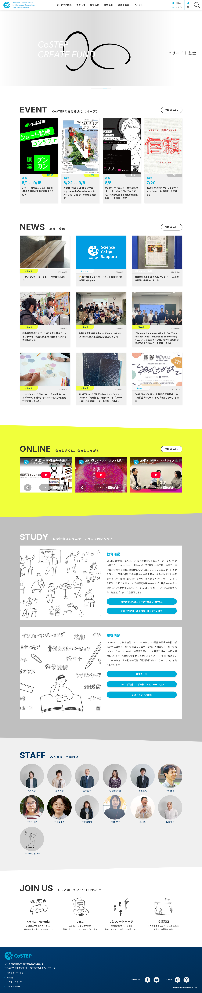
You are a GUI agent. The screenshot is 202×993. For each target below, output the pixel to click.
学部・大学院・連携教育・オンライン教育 (142, 610)
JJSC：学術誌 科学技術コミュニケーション (141, 684)
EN (188, 7)
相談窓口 (10, 977)
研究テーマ (141, 674)
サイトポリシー (13, 986)
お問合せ (179, 3)
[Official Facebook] (148, 980)
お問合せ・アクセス (15, 973)
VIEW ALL (171, 110)
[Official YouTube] (156, 980)
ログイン (179, 7)
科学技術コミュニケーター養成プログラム (142, 601)
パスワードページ (14, 982)
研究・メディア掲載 (142, 694)
